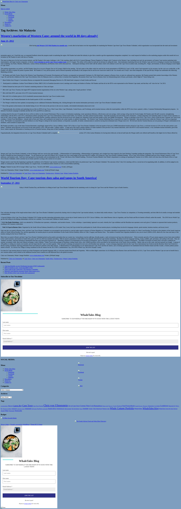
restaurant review (21, 408)
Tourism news (50, 173)
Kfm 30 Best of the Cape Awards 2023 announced (20, 273)
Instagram (11, 15)
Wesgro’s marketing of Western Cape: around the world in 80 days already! (49, 36)
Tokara (80, 408)
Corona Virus (85, 406)
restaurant (14, 408)
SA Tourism (34, 408)
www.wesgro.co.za (55, 167)
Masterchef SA (172, 406)
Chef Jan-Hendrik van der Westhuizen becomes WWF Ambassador (25, 266)
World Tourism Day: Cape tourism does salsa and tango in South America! (49, 178)
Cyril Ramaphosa (96, 406)
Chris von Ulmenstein (15, 173)
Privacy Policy (5, 424)
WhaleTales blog (151, 408)
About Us (7, 24)
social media (45, 408)
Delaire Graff (105, 406)
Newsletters (8, 22)
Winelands (11, 411)
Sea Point (39, 408)
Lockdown (164, 406)
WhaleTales (138, 409)
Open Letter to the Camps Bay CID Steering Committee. (21, 269)
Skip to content (5, 9)
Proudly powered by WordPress (19, 424)
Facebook (11, 17)
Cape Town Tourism (38, 406)
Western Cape (59, 173)
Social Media (8, 14)
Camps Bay (17, 406)
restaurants (28, 408)
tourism (85, 409)
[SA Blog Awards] (9, 418)
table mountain (68, 408)
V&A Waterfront (97, 408)
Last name (6, 322)
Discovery (111, 406)
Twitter (10, 19)
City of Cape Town (74, 406)
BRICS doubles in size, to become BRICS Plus (19, 268)
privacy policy (89, 356)
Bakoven (10, 406)
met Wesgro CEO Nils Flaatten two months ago (52, 45)
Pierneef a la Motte (7, 408)
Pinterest (10, 20)
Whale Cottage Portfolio (71, 173)
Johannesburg (151, 406)
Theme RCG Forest (36, 424)
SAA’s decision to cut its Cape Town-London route (50, 62)
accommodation (4, 406)
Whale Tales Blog (10, 12)
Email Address (7, 338)
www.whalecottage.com (37, 170)
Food (124, 406)
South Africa (49, 258)
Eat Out (115, 406)
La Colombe (157, 406)
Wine (7, 411)
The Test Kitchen (75, 408)
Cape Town (27, 173)
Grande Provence (139, 406)
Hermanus (145, 406)
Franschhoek (130, 406)
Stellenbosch (60, 408)
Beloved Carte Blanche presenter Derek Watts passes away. (22, 271)
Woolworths (18, 411)
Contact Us (8, 25)
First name (6, 330)
